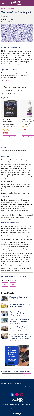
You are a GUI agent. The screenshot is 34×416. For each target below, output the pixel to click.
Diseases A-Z (10, 8)
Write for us (13, 404)
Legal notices (14, 408)
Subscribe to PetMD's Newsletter (11, 383)
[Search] (31, 3)
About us (5, 404)
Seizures (6, 81)
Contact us (21, 404)
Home (3, 8)
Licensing (28, 404)
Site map (21, 408)
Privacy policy (25, 406)
